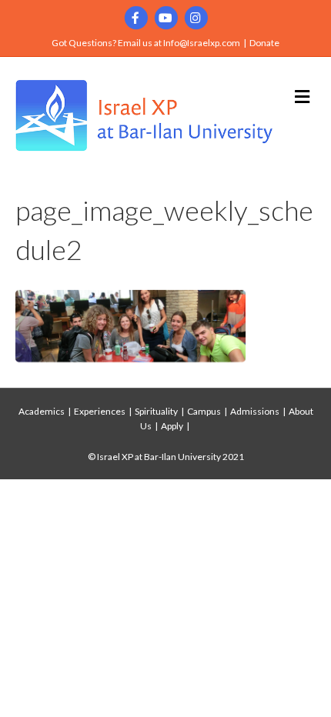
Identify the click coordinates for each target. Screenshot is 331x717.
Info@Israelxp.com (201, 42)
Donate (264, 42)
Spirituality (156, 411)
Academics (41, 411)
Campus (204, 411)
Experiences (99, 411)
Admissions (254, 411)
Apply (172, 426)
